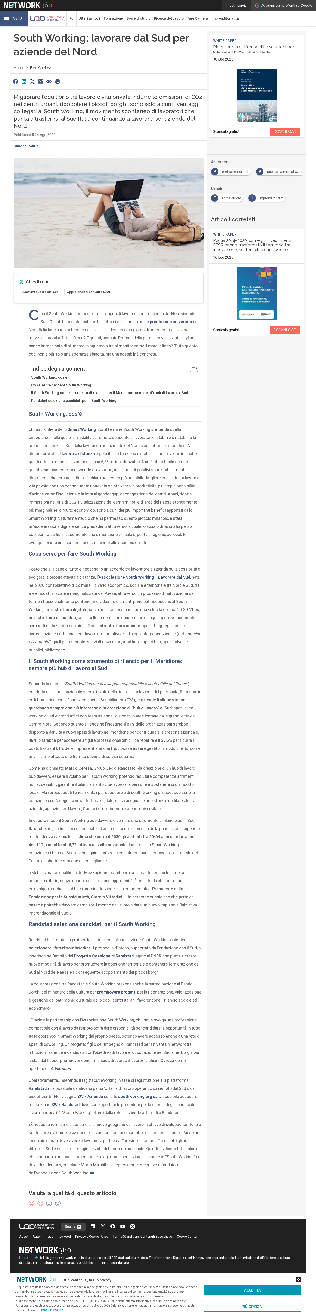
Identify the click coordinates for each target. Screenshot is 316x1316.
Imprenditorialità (225, 18)
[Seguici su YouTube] (122, 1227)
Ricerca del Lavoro (169, 18)
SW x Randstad (65, 1104)
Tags (49, 1236)
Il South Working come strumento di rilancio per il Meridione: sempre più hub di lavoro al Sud (109, 393)
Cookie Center (187, 1236)
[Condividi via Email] (40, 81)
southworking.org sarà (139, 1096)
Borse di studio (138, 18)
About (23, 1236)
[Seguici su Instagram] (132, 1227)
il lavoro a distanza (77, 453)
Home (19, 68)
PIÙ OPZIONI (252, 1306)
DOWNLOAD (285, 131)
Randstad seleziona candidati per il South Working (73, 400)
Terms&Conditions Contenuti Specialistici (143, 1236)
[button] (14, 18)
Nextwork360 (29, 1258)
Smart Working (82, 429)
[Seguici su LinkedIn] (93, 1227)
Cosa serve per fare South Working (61, 385)
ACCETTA (252, 1290)
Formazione (113, 18)
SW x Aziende (90, 1096)
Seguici (70, 1226)
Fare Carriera (197, 18)
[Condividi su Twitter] (32, 81)
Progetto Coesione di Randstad (104, 956)
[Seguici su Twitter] (102, 1227)
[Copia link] (49, 81)
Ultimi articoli (89, 18)
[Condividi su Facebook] (15, 81)
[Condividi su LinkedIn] (24, 81)
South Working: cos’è (49, 377)
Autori (37, 1236)
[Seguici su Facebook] (112, 1227)
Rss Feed (64, 1236)
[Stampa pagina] (57, 81)
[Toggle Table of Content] (191, 368)
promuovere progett (115, 992)
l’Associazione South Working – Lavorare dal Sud (143, 577)
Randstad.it (40, 1088)
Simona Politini (26, 146)
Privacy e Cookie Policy (91, 1236)
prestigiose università (171, 321)
